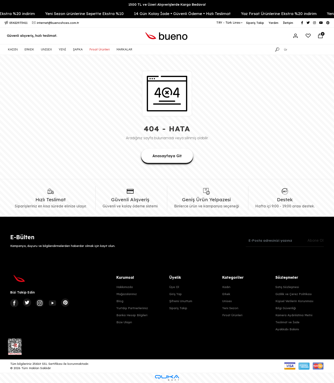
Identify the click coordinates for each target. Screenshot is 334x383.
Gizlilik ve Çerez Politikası (293, 294)
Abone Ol (315, 240)
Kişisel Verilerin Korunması (294, 301)
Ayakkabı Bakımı (287, 329)
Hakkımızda (124, 287)
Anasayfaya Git (167, 156)
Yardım (273, 23)
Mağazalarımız (126, 294)
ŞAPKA (78, 49)
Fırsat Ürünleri (100, 49)
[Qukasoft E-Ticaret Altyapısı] (167, 378)
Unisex (227, 301)
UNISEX (46, 49)
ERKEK (29, 49)
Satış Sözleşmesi (287, 287)
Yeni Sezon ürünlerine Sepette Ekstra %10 (77, 13)
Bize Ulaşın (124, 322)
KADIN (13, 49)
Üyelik (175, 277)
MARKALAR (124, 49)
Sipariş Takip (255, 23)
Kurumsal (125, 277)
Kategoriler (233, 277)
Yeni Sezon (230, 308)
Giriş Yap (175, 294)
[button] (320, 35)
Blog (119, 301)
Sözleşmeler (286, 277)
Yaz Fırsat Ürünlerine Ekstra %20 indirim (271, 13)
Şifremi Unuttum (180, 301)
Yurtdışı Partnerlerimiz (132, 308)
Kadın (226, 287)
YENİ (62, 49)
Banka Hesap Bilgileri (131, 315)
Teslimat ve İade (287, 322)
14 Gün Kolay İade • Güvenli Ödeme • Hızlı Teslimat (175, 13)
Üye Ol (174, 287)
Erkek (226, 294)
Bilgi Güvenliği (285, 308)
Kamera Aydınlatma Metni (293, 315)
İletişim (288, 23)
